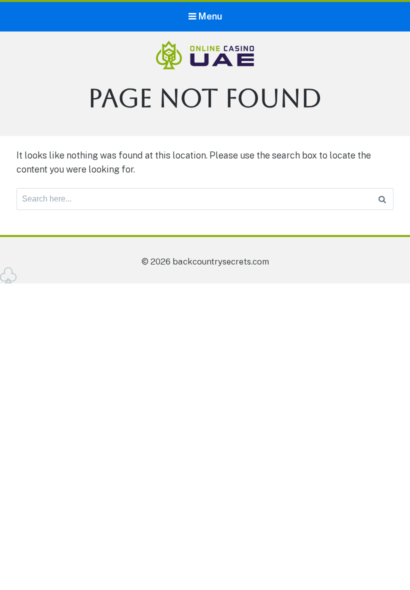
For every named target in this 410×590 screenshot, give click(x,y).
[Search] (382, 199)
